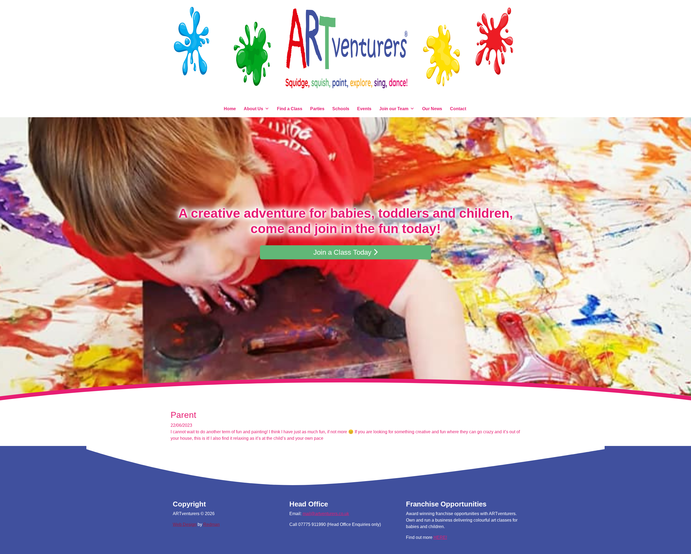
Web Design (185, 524)
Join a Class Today (343, 252)
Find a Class (289, 108)
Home (230, 108)
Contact (458, 108)
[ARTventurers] (345, 51)
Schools (340, 108)
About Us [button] (253, 108)
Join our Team (393, 108)
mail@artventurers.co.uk (326, 513)
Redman (211, 524)
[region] (345, 261)
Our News (432, 108)
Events (364, 108)
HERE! (440, 537)
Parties (317, 108)
